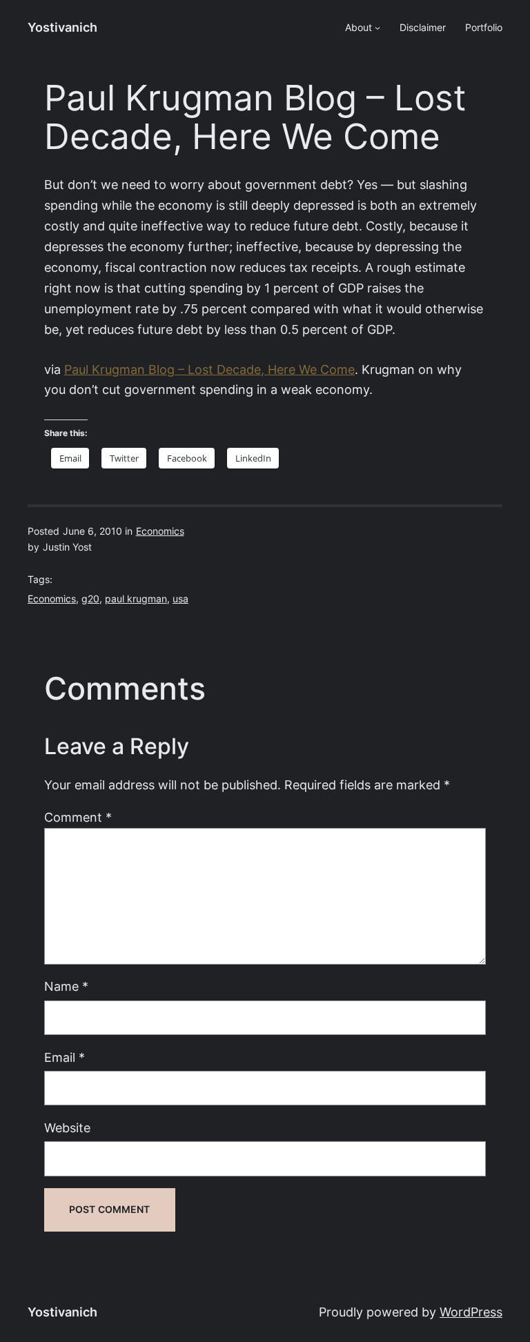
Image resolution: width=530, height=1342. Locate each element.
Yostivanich (62, 27)
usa (180, 598)
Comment (78, 817)
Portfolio (483, 27)
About (358, 27)
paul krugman (136, 598)
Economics (160, 531)
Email (64, 1057)
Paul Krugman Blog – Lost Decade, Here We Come (209, 369)
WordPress (471, 1312)
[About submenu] (377, 27)
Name (66, 986)
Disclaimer (423, 27)
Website (67, 1128)
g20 (90, 598)
